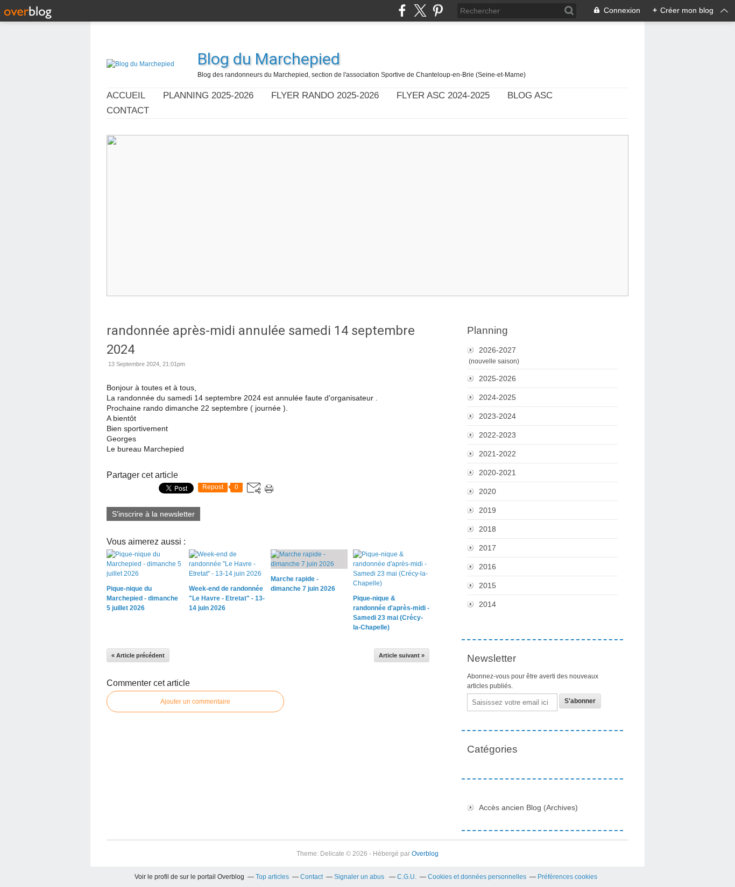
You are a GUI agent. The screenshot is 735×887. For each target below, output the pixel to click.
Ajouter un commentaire (195, 701)
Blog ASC (530, 95)
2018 (487, 529)
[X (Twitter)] (420, 10)
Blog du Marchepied (268, 58)
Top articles (272, 877)
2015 (487, 585)
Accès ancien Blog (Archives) (528, 807)
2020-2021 (497, 472)
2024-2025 (497, 397)
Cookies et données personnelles (477, 877)
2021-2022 (497, 453)
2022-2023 (497, 435)
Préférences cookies (567, 877)
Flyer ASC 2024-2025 (443, 95)
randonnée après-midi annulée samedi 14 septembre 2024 (261, 340)
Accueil (126, 95)
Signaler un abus (360, 877)
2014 (487, 604)
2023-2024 (497, 416)
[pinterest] (437, 10)
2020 (487, 491)
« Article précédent (138, 655)
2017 (487, 547)
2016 (487, 566)
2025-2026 (497, 378)
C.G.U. (406, 877)
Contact (128, 110)
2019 (487, 510)
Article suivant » (402, 655)
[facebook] (402, 10)
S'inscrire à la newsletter (153, 514)
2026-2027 (497, 350)
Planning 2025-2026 (208, 95)
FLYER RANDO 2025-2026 (325, 95)
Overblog (425, 853)
